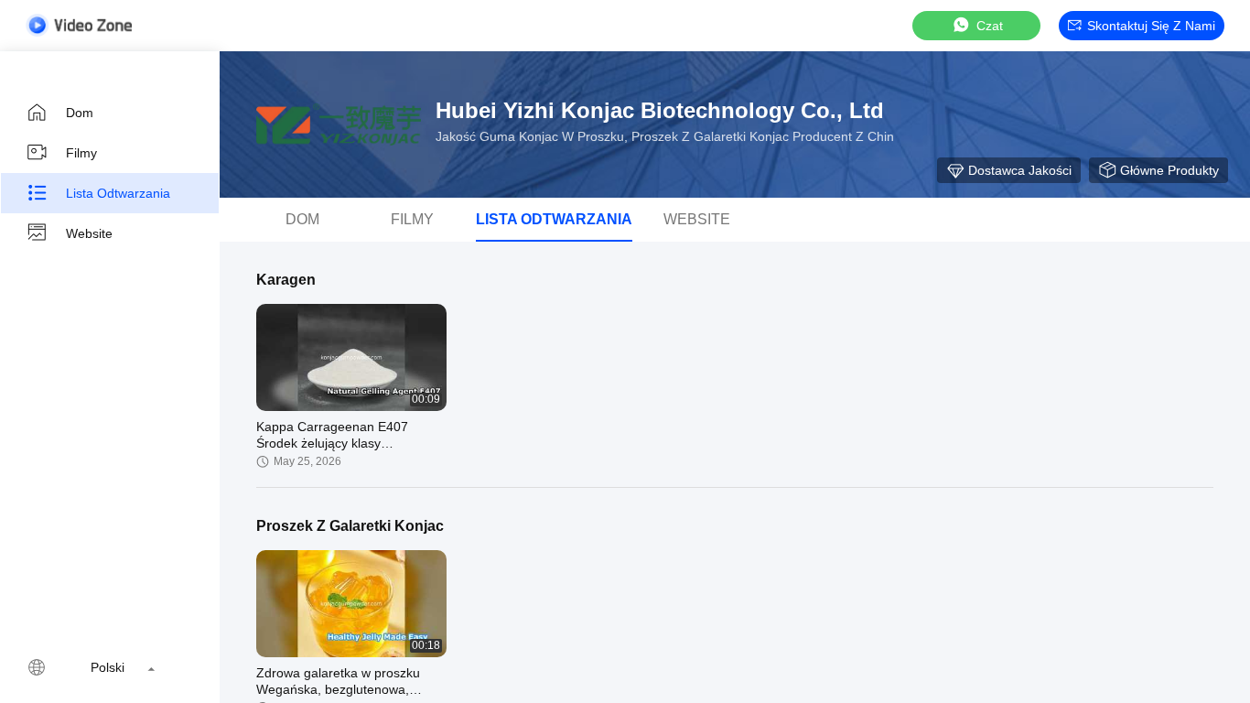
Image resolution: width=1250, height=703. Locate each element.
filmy (81, 153)
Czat (989, 25)
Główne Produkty (1169, 170)
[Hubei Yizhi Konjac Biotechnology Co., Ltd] (338, 124)
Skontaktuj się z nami (1151, 25)
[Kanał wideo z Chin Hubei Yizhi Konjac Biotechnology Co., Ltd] (79, 25)
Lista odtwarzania (118, 193)
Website (89, 233)
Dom (79, 112)
